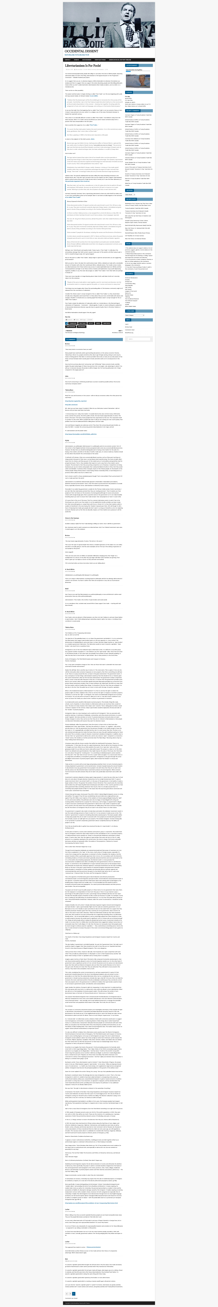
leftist (91, 323)
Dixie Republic (129, 285)
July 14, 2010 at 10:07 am (70, 1243)
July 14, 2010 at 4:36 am (70, 629)
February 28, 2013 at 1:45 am (71, 1261)
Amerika (127, 280)
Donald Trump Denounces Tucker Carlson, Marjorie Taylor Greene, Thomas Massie (136, 221)
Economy (94, 69)
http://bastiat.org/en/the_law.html (76, 401)
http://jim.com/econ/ (71, 405)
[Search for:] (138, 339)
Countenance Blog (130, 283)
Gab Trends (128, 287)
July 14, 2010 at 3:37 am (70, 613)
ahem (92, 139)
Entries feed (128, 327)
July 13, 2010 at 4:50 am (70, 520)
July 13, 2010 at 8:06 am (70, 571)
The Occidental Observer (132, 299)
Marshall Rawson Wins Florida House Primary (137, 233)
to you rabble (94, 96)
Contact (68, 60)
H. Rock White (69, 569)
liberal (98, 323)
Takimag (127, 297)
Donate (76, 60)
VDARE (127, 304)
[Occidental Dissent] (109, 47)
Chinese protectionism (93, 1247)
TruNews (127, 302)
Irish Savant (128, 289)
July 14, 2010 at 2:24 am (70, 591)
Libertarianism (100, 69)
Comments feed (129, 330)
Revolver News (129, 295)
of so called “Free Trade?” (73, 197)
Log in (126, 324)
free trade (82, 323)
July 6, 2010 (70, 69)
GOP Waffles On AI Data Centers (134, 236)
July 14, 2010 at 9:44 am (70, 1211)
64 (107, 69)
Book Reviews (86, 60)
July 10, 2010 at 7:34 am (70, 346)
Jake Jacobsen (79, 69)
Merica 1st (128, 293)
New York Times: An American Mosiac (135, 239)
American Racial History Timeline (120, 60)
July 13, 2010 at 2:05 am (70, 442)
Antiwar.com (128, 282)
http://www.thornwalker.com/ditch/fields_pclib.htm (81, 434)
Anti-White (88, 69)
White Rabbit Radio (130, 306)
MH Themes (87, 1303)
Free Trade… (94, 125)
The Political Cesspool (131, 301)
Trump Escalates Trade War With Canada (137, 121)
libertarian (106, 323)
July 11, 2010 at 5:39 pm (70, 392)
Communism (72, 323)
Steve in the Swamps (72, 518)
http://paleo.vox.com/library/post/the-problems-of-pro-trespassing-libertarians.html (91, 1203)
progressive (81, 326)
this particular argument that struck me (77, 181)
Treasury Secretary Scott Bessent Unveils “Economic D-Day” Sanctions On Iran (138, 169)
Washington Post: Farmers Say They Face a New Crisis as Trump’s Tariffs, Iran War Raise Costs (138, 204)
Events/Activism (100, 60)
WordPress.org (129, 333)
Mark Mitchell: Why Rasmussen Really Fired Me (138, 225)
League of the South (131, 291)
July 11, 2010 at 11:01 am (70, 378)
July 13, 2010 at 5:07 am (70, 537)
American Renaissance (131, 278)
